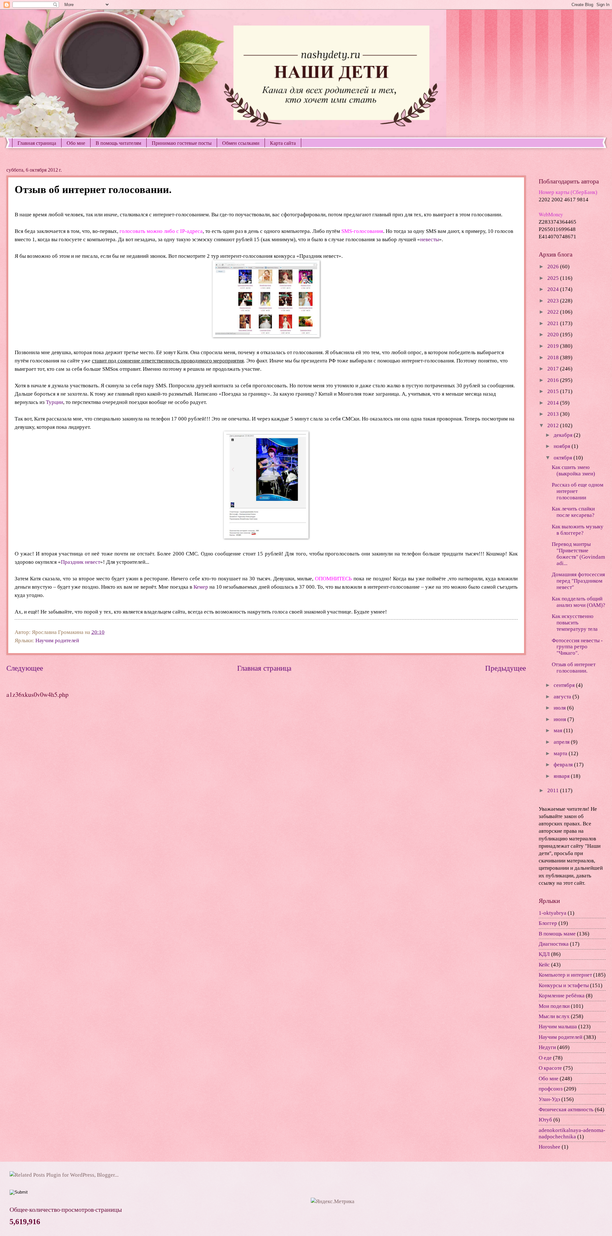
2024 (553, 289)
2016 (553, 380)
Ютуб (545, 1120)
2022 (553, 312)
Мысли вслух (554, 1016)
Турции (54, 402)
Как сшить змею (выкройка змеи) (573, 470)
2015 (553, 391)
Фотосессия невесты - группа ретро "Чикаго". (577, 646)
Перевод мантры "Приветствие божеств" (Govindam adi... (578, 553)
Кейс (544, 965)
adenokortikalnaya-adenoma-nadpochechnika (572, 1133)
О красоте (550, 1068)
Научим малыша (558, 1027)
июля (560, 708)
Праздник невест (80, 562)
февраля (564, 765)
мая (559, 730)
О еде (545, 1058)
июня (560, 719)
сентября (565, 685)
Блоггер (548, 923)
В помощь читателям (118, 142)
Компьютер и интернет (565, 975)
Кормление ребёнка (562, 996)
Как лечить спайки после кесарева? (573, 512)
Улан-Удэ (549, 1099)
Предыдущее (505, 668)
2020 (553, 334)
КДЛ (544, 954)
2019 (553, 346)
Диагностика (554, 944)
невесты (429, 239)
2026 (553, 267)
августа (563, 697)
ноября (563, 446)
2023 (553, 301)
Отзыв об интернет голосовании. (573, 667)
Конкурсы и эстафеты (564, 985)
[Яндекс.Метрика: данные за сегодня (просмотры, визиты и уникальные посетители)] (332, 1201)
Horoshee (549, 1147)
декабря (564, 435)
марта (561, 753)
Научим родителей (57, 640)
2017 (553, 369)
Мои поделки (554, 1006)
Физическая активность (566, 1109)
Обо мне (76, 142)
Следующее (24, 668)
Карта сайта (283, 142)
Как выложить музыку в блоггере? (577, 530)
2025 (553, 278)
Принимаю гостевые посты (182, 142)
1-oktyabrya (552, 913)
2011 (553, 790)
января (562, 776)
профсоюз (551, 1089)
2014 (553, 403)
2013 (553, 414)
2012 (553, 425)
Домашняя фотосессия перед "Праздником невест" (578, 580)
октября (563, 458)
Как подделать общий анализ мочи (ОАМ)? (578, 602)
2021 (553, 323)
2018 (553, 357)
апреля (562, 742)
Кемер (200, 587)
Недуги (547, 1047)
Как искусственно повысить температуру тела (575, 622)
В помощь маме (557, 934)
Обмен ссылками (240, 142)
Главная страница (37, 142)
